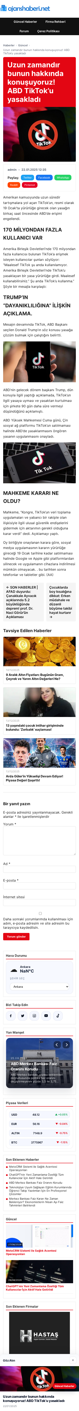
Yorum (9, 824)
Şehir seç (17, 978)
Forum (24, 31)
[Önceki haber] (57, 1044)
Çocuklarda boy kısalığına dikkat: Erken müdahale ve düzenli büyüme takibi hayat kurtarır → (60, 602)
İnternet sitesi (14, 897)
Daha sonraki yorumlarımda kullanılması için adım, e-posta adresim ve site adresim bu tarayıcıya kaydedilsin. (38, 923)
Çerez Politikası (48, 31)
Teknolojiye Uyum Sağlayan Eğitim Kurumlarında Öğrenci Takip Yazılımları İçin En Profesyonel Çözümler (40, 1191)
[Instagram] (34, 1016)
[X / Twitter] (22, 1016)
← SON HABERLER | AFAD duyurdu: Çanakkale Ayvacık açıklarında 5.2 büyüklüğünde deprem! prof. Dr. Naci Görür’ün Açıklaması (22, 602)
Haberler (9, 45)
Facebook (44, 177)
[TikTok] (58, 1016)
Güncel (23, 45)
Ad (6, 864)
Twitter (27, 177)
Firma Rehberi (56, 21)
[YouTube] (46, 1016)
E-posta (11, 880)
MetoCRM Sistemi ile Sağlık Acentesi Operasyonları (33, 1168)
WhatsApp (63, 177)
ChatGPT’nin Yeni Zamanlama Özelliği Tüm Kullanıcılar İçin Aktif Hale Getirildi (36, 1176)
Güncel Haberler (25, 21)
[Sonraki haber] (66, 1044)
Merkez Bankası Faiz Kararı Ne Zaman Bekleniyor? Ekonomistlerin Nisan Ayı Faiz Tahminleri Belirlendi (36, 1202)
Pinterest (29, 185)
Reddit (14, 185)
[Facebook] (11, 1016)
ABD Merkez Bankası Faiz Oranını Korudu (35, 1182)
